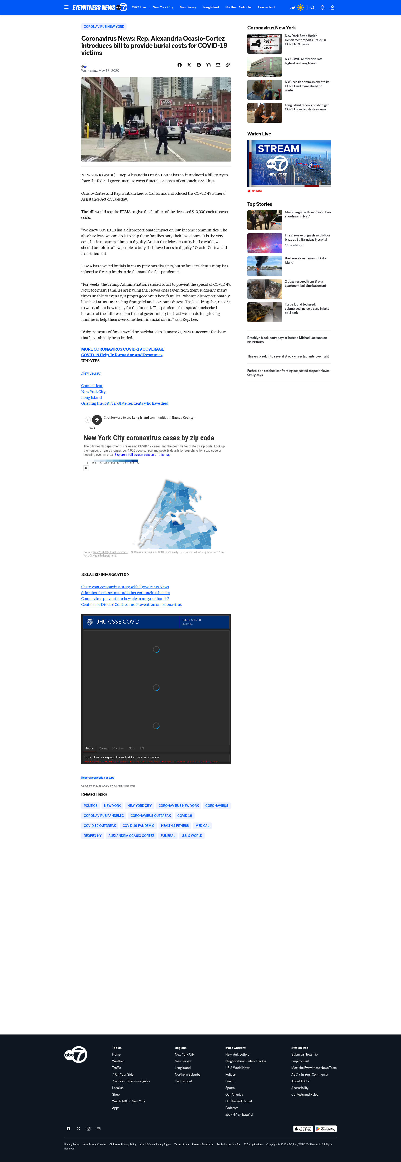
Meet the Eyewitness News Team (314, 1068)
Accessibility (299, 1088)
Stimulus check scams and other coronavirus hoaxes (125, 592)
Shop (116, 1094)
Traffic (116, 1068)
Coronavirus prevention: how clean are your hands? (125, 598)
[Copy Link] (227, 64)
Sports (230, 1088)
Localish (117, 1088)
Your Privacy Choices (94, 1144)
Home (116, 1054)
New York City (163, 7)
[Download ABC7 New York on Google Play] (326, 1128)
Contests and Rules (304, 1094)
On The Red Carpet (238, 1101)
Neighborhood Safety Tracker (245, 1061)
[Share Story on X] (189, 64)
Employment (300, 1061)
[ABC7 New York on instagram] (88, 1129)
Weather (118, 1061)
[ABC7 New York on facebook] (68, 1129)
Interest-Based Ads (202, 1144)
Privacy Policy (72, 1144)
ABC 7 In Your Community (309, 1074)
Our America (234, 1094)
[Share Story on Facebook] (179, 64)
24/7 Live (139, 7)
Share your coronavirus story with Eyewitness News (125, 586)
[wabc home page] (75, 1054)
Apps (115, 1108)
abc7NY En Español (239, 1114)
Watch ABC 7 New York (128, 1101)
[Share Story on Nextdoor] (208, 64)
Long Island (211, 7)
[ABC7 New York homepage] (100, 7)
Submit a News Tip (304, 1054)
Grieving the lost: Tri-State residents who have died (124, 403)
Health (229, 1081)
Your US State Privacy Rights (155, 1144)
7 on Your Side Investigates (131, 1081)
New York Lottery (237, 1054)
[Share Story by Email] (218, 64)
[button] (66, 7)
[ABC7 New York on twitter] (78, 1129)
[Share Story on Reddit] (198, 64)
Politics (230, 1074)
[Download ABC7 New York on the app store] (303, 1128)
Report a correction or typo (97, 778)
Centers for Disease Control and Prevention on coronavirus (131, 604)
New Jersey (188, 7)
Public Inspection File (228, 1144)
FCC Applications (253, 1144)
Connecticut (266, 7)
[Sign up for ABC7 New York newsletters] (98, 1129)
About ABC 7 (300, 1081)
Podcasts (231, 1108)
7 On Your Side (122, 1074)
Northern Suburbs (238, 7)
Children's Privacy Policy (122, 1144)
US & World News (237, 1068)
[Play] (289, 163)
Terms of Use (181, 1144)
